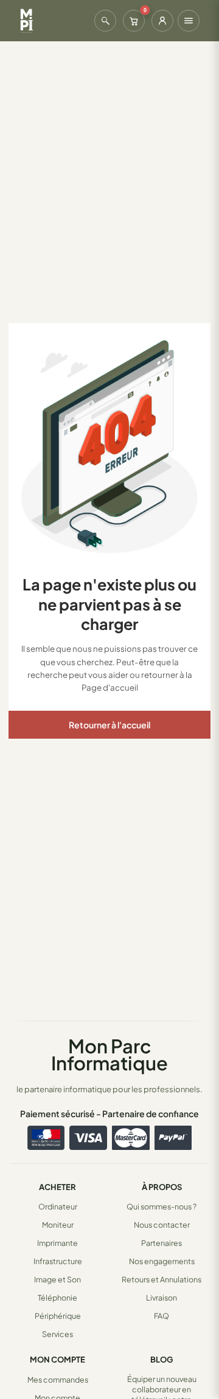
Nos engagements (162, 1261)
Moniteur (58, 1225)
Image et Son (57, 1279)
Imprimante (57, 1243)
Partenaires (161, 1243)
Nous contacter (162, 1225)
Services (57, 1334)
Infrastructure (57, 1261)
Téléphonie (57, 1297)
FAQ (161, 1316)
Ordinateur (57, 1206)
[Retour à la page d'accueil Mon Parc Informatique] (26, 21)
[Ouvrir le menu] (189, 21)
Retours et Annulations (161, 1279)
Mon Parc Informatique (109, 1054)
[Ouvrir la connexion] (162, 21)
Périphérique (58, 1316)
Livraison (161, 1297)
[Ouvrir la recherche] (105, 21)
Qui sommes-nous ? (161, 1206)
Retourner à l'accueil (109, 724)
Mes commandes (57, 1379)
